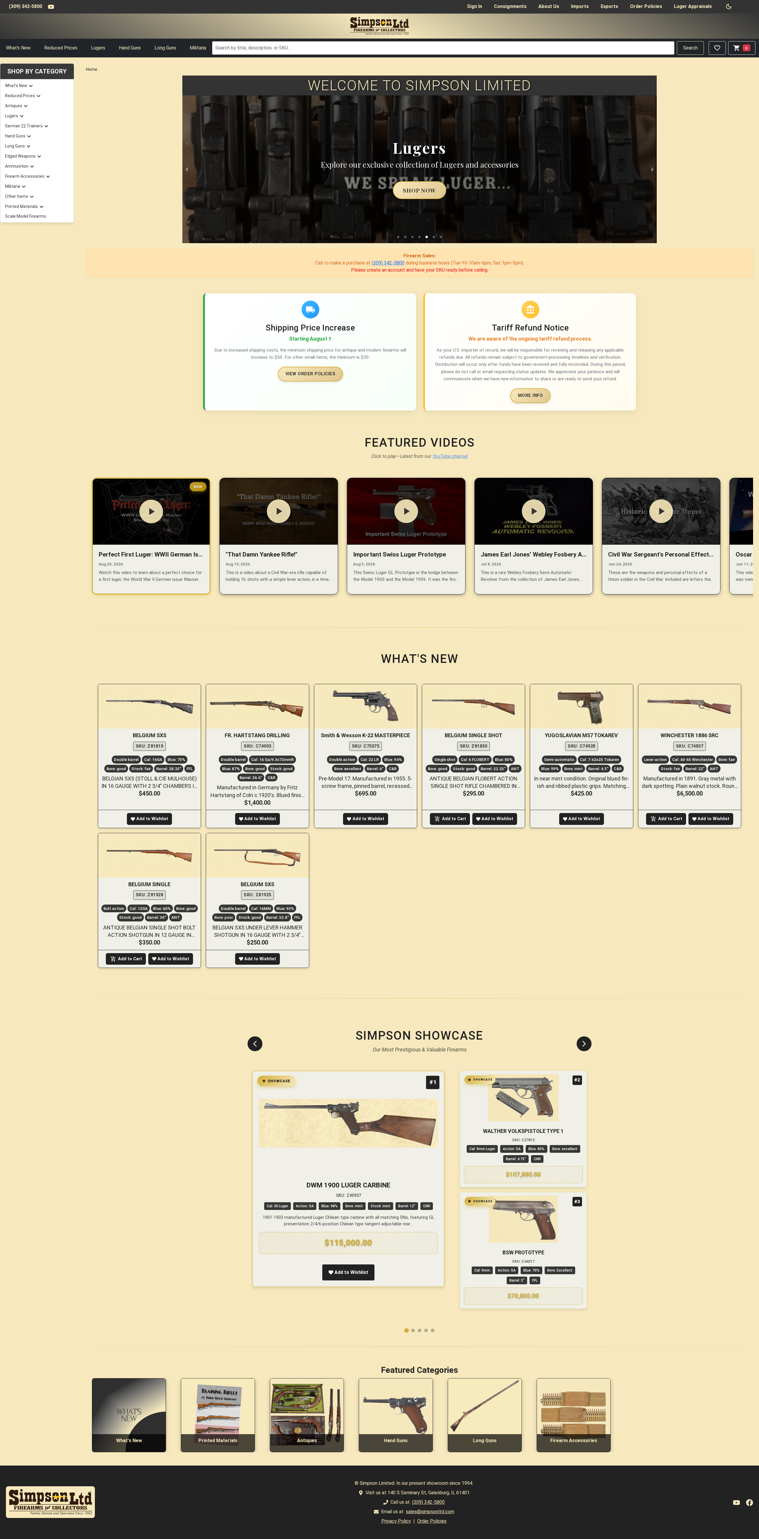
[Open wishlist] (717, 48)
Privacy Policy (396, 1521)
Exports (609, 6)
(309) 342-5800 (25, 6)
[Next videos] (745, 536)
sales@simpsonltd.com (430, 1511)
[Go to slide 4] (426, 1330)
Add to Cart (454, 818)
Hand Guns (130, 48)
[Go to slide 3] (419, 1330)
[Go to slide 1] (406, 1330)
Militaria (198, 48)
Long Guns (165, 48)
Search (690, 48)
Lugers (98, 48)
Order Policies (646, 6)
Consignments (510, 6)
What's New (18, 48)
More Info (530, 395)
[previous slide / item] (186, 169)
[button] (398, 237)
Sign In (474, 6)
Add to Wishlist (152, 818)
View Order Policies (311, 373)
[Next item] (584, 1043)
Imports (580, 6)
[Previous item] (255, 1043)
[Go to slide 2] (413, 1330)
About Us (548, 6)
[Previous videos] (93, 536)
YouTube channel (450, 456)
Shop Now (419, 190)
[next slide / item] (652, 169)
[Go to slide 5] (432, 1330)
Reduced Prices (60, 48)
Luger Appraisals (693, 6)
